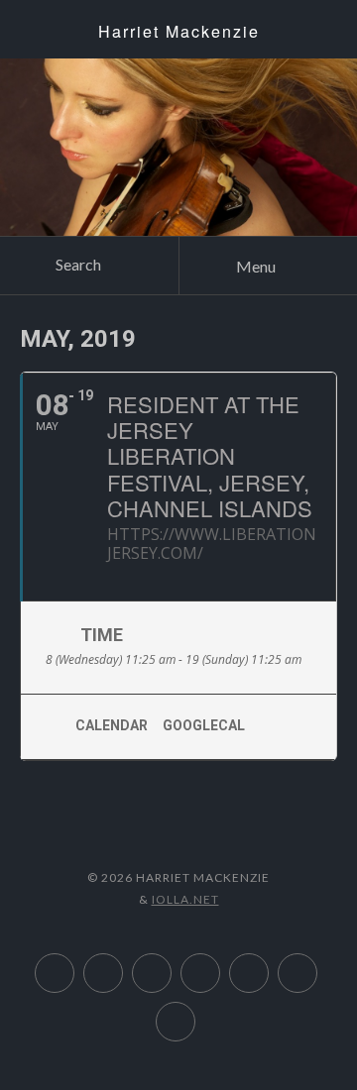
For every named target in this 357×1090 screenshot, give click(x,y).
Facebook (194, 1012)
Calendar (111, 725)
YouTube (219, 963)
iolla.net (185, 899)
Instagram (268, 963)
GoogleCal (204, 725)
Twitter (316, 963)
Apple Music (73, 963)
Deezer (122, 963)
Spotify (171, 963)
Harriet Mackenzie (179, 31)
